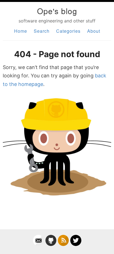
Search (42, 31)
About (93, 31)
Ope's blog (57, 10)
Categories (68, 31)
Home (20, 31)
